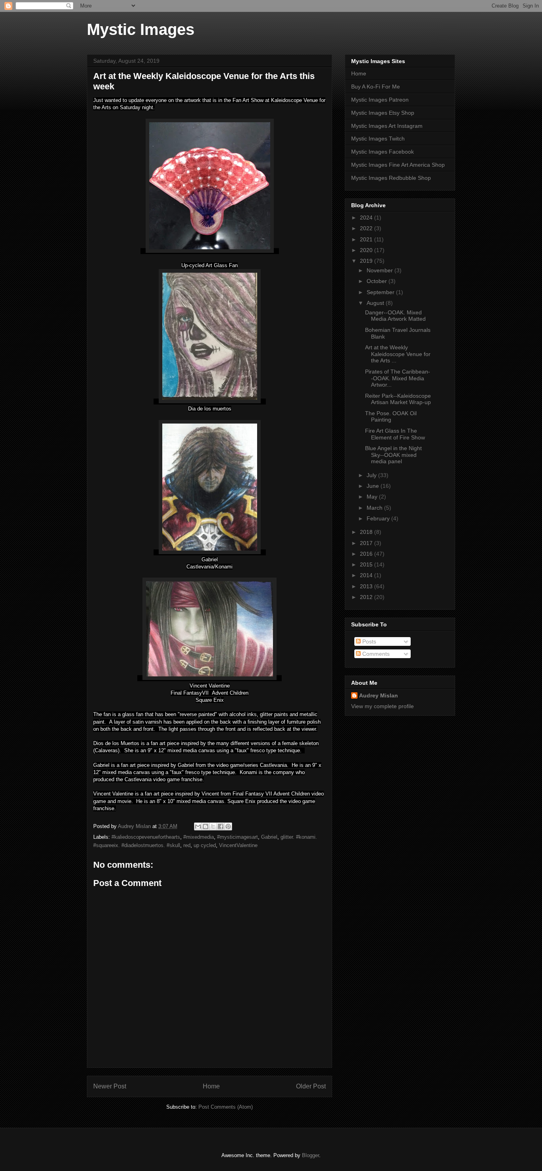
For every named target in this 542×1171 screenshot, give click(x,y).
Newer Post (109, 1086)
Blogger (310, 1155)
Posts (368, 641)
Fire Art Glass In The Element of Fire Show (395, 434)
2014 (367, 575)
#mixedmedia (198, 837)
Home (211, 1086)
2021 (367, 239)
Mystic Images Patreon (380, 99)
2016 (367, 554)
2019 (367, 261)
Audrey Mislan (378, 695)
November (380, 270)
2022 (367, 228)
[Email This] (198, 826)
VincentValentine (238, 845)
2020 (367, 250)
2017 (367, 543)
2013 (367, 586)
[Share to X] (213, 826)
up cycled (205, 845)
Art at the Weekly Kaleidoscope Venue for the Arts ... (398, 354)
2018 (367, 532)
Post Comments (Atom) (225, 1107)
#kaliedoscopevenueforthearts (145, 837)
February (379, 518)
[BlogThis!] (205, 826)
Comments (375, 654)
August (376, 303)
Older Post (311, 1086)
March (375, 508)
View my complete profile (382, 706)
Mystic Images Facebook (382, 151)
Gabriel (269, 837)
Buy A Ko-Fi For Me (375, 86)
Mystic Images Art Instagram (387, 126)
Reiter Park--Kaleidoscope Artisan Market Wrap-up (398, 399)
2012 (367, 597)
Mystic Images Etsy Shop (382, 113)
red (186, 845)
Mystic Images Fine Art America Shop (398, 165)
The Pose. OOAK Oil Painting (391, 416)
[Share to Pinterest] (228, 826)
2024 (367, 217)
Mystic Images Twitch (378, 138)
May (373, 496)
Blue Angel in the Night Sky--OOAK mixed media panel (393, 455)
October (377, 281)
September (381, 292)
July (372, 475)
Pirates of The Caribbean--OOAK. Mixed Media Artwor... (397, 378)
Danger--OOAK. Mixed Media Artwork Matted (395, 315)
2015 (367, 564)
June (374, 486)
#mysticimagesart (237, 837)
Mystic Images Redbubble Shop (391, 178)
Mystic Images (140, 29)
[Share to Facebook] (221, 826)
